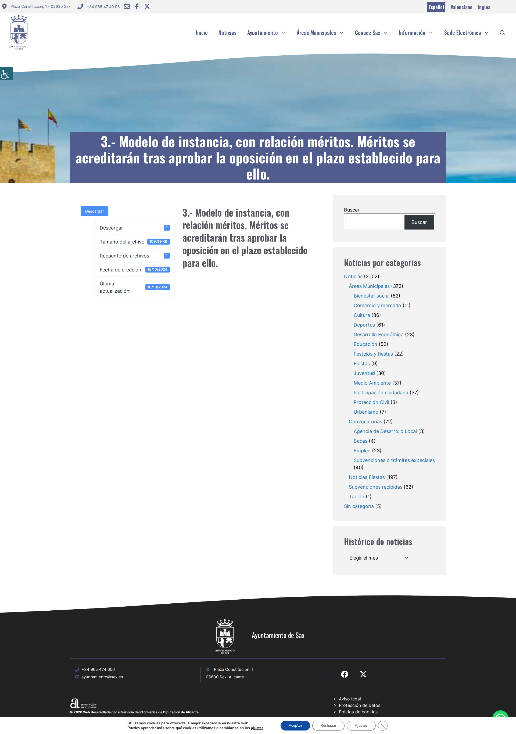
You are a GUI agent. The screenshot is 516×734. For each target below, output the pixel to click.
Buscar (352, 210)
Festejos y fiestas (373, 354)
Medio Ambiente (372, 383)
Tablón (356, 496)
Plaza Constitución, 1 (233, 669)
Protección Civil (371, 402)
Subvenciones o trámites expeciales (394, 460)
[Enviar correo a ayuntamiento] (127, 6)
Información (412, 32)
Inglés (484, 6)
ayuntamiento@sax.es (102, 676)
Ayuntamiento (262, 32)
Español (436, 6)
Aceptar (295, 725)
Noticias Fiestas (367, 477)
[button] (502, 32)
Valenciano (461, 6)
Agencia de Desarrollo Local (385, 431)
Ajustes (361, 725)
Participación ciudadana (381, 392)
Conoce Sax (367, 32)
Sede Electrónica (462, 32)
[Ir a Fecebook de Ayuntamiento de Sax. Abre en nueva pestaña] (345, 674)
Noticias (227, 32)
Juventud (364, 373)
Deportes (364, 325)
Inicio (202, 32)
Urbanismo (366, 412)
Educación (365, 344)
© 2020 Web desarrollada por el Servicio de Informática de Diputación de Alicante (134, 712)
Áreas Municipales (316, 32)
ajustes (257, 728)
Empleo (362, 450)
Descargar (94, 211)
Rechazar (328, 725)
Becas (360, 441)
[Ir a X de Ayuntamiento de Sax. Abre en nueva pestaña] (363, 674)
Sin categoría (359, 506)
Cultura (362, 315)
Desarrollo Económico (379, 334)
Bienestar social (371, 296)
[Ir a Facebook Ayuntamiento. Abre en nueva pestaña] (136, 6)
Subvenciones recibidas (375, 487)
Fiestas (362, 363)
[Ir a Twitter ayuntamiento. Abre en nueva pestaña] (147, 6)
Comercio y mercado (377, 305)
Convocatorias (365, 421)
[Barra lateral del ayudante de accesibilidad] (6, 73)
